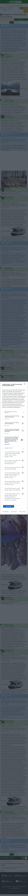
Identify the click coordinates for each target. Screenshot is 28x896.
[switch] (22, 416)
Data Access (14, 511)
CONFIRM (8, 506)
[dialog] (14, 448)
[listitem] (14, 412)
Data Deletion (5, 511)
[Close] (25, 384)
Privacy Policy (22, 511)
